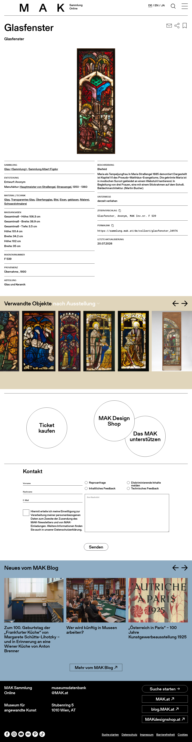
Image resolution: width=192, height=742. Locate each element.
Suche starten (163, 689)
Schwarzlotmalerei (15, 204)
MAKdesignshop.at (162, 719)
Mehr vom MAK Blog (94, 667)
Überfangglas (44, 199)
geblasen (73, 199)
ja (163, 5)
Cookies (183, 735)
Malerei (84, 199)
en (157, 5)
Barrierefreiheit (165, 735)
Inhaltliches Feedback (102, 488)
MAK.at (163, 699)
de (150, 5)
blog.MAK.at (162, 709)
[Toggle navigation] (185, 7)
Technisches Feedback (145, 488)
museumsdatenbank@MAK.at (69, 690)
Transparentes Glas (23, 199)
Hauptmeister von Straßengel (38, 187)
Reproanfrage (97, 482)
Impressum (146, 735)
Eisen (63, 199)
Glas (7, 199)
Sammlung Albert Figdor (43, 169)
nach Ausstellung (74, 303)
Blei (56, 199)
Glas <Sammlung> (15, 169)
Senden (96, 547)
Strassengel (64, 187)
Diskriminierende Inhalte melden (146, 484)
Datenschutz (129, 735)
